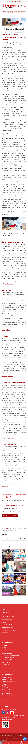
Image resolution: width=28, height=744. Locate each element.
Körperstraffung (6, 689)
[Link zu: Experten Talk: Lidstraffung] (20, 578)
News (3, 10)
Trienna (15, 530)
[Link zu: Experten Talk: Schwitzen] (8, 567)
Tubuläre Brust (6, 663)
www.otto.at (5, 486)
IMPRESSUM (11, 735)
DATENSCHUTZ (18, 735)
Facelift (4, 649)
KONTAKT (4, 737)
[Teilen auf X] (7, 538)
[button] (2, 741)
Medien (24, 528)
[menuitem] (21, 5)
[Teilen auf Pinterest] (14, 538)
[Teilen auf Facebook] (4, 538)
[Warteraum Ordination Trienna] (14, 22)
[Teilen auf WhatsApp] (10, 538)
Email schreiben (17, 1)
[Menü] (24, 5)
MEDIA (8, 737)
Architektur (13, 528)
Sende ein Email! (6, 612)
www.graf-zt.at (6, 330)
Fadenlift (4, 647)
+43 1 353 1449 (10, 1)
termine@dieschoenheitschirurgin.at (12, 505)
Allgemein (17, 32)
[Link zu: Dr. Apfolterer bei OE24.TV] (8, 555)
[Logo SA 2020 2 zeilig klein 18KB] (11, 5)
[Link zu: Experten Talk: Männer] (8, 578)
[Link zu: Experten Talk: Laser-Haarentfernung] (20, 567)
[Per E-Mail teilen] (20, 538)
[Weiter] (23, 223)
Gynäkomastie (5, 664)
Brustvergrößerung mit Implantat (10, 655)
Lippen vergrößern (6, 651)
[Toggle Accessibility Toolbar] (25, 739)
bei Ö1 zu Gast (9, 284)
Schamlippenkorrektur (7, 679)
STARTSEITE (5, 735)
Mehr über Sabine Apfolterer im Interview (14, 281)
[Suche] (21, 5)
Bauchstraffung (6, 691)
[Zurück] (5, 223)
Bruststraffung (5, 661)
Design (19, 528)
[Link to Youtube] (24, 538)
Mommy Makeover (7, 687)
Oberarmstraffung (6, 693)
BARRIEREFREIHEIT (15, 737)
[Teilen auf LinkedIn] (17, 538)
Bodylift (4, 686)
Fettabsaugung (6, 696)
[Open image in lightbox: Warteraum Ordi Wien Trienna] (24, 230)
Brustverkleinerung (7, 659)
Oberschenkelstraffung (8, 695)
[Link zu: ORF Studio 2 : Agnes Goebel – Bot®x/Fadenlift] (20, 590)
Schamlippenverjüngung (8, 681)
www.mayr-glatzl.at (7, 376)
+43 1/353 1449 (6, 614)
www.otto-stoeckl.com (8, 438)
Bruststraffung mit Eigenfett (9, 657)
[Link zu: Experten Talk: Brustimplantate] (20, 555)
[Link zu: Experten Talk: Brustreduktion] (8, 590)
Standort (10, 530)
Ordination (5, 530)
